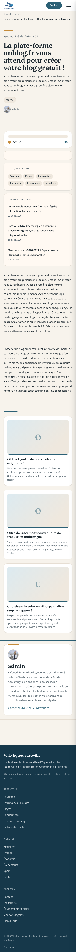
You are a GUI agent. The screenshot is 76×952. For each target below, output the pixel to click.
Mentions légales (14, 915)
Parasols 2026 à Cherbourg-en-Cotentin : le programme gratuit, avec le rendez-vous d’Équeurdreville (32, 230)
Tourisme (14, 176)
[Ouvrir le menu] (68, 5)
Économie (9, 859)
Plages (28, 176)
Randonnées (44, 176)
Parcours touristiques (16, 821)
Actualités (51, 183)
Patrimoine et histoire (16, 803)
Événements (33, 183)
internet (9, 100)
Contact (54, 5)
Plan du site (10, 921)
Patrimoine (15, 183)
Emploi (8, 853)
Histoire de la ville (14, 827)
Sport (7, 871)
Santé (7, 877)
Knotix (11, 940)
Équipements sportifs (16, 909)
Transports (10, 903)
